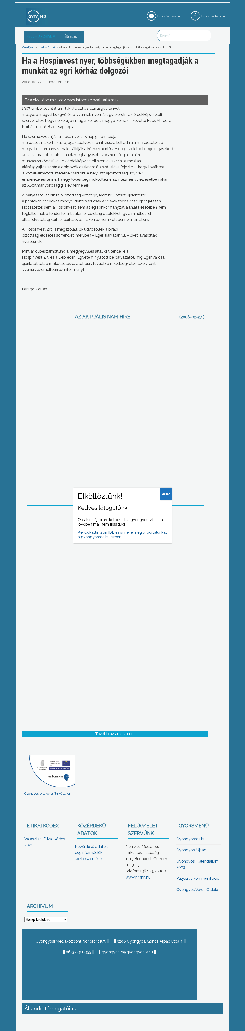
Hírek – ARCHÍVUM (40, 36)
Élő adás (70, 36)
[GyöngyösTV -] (37, 16)
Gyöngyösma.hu (191, 839)
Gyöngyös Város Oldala (197, 889)
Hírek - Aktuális (48, 47)
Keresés (205, 35)
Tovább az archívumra (115, 734)
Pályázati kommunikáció (197, 878)
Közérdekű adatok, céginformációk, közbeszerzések (91, 852)
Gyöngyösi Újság (191, 850)
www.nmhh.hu (138, 877)
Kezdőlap (28, 47)
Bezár (166, 493)
